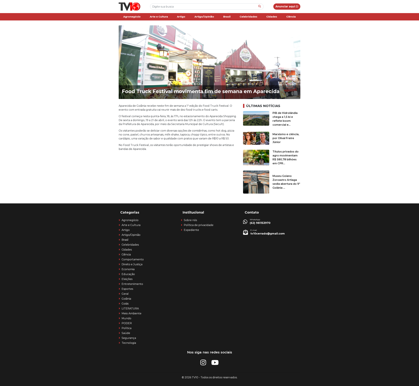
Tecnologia (129, 342)
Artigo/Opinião (204, 16)
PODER (127, 323)
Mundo (126, 318)
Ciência (291, 16)
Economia (128, 269)
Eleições (127, 279)
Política (126, 328)
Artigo (181, 16)
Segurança (129, 338)
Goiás (125, 303)
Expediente (191, 230)
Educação (128, 274)
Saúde (126, 333)
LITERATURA (130, 308)
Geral (125, 293)
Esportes (127, 288)
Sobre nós (190, 220)
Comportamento (133, 259)
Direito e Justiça (132, 264)
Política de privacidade (198, 225)
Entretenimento (132, 284)
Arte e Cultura (159, 16)
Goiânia (126, 298)
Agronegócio (132, 16)
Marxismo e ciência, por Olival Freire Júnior (286, 138)
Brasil (226, 16)
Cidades (271, 16)
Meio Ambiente (131, 313)
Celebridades (248, 16)
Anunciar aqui (285, 6)
